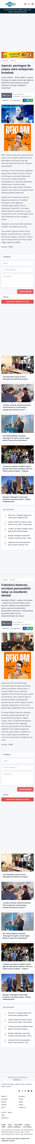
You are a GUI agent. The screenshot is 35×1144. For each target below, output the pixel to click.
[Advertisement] (17, 33)
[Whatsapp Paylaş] (31, 100)
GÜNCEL (12, 60)
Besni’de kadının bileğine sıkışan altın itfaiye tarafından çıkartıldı (17, 11)
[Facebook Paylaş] (24, 100)
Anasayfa (5, 60)
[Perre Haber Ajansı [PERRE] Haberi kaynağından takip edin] (10, 4)
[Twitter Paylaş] (28, 100)
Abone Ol (6, 100)
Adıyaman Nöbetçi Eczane (17, 301)
